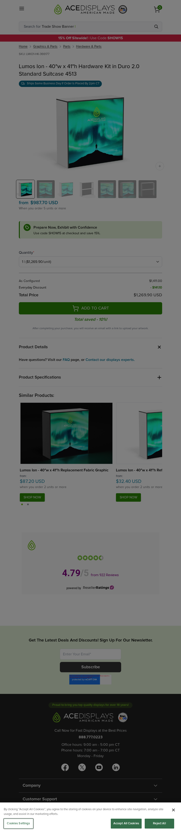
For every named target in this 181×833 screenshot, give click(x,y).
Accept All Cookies (126, 823)
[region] (90, 817)
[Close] (173, 810)
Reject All (159, 823)
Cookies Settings (18, 823)
